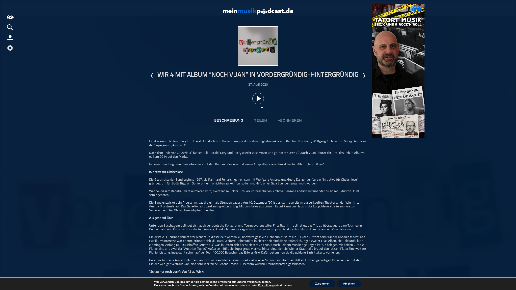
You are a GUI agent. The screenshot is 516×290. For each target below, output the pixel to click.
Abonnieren (290, 120)
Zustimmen (322, 284)
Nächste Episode (364, 76)
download (261, 106)
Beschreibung (228, 120)
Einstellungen (267, 285)
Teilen (260, 120)
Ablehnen (349, 284)
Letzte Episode (152, 76)
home (10, 17)
